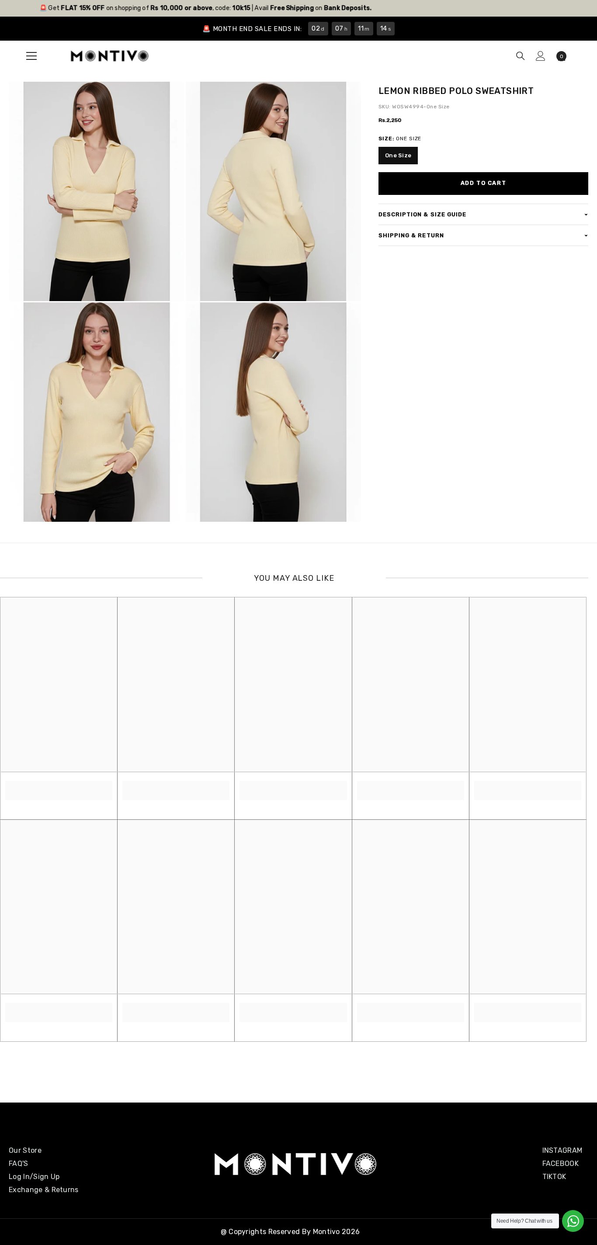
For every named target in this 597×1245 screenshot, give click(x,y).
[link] (58, 786)
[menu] (31, 56)
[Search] (520, 56)
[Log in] (540, 56)
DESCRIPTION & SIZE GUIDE (422, 214)
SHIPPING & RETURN (411, 235)
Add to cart (483, 183)
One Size (398, 155)
